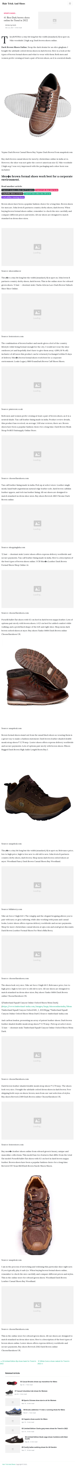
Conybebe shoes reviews (12, 194)
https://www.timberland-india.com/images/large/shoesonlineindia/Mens (37, 1006)
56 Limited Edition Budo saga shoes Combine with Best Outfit (46, 1438)
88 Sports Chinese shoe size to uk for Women (39, 1400)
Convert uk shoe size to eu (47, 190)
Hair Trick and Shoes (8, 1464)
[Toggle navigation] (70, 3)
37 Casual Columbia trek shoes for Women (31, 1391)
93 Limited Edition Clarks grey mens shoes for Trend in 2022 (45, 1428)
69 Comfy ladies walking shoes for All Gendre (39, 1447)
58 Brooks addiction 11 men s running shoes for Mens (44, 1410)
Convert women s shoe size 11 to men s (18, 190)
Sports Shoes (9, 13)
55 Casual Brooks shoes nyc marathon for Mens (38, 1382)
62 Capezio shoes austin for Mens (34, 1419)
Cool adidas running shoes (13, 197)
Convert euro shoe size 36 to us (37, 194)
